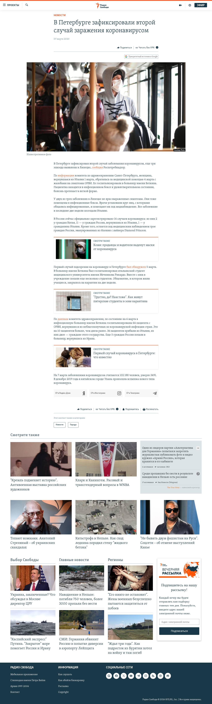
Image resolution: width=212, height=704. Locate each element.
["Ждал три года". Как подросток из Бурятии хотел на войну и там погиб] (130, 627)
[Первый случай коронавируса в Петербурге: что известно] (73, 357)
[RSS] (153, 676)
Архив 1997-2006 (19, 686)
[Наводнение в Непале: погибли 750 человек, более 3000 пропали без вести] (81, 578)
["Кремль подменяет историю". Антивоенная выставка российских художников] (41, 459)
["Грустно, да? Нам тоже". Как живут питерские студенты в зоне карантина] (73, 301)
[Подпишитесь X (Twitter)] (124, 676)
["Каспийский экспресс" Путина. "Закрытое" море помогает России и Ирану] (32, 622)
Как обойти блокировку (71, 680)
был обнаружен (136, 267)
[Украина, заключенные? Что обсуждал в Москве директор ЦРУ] (32, 578)
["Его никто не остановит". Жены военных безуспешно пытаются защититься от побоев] (130, 578)
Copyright (63, 692)
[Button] (124, 48)
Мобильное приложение (24, 674)
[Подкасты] (160, 676)
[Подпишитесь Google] (109, 676)
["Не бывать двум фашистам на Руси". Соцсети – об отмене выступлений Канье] (171, 517)
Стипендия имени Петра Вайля (27, 680)
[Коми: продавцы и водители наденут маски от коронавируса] (73, 249)
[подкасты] (189, 5)
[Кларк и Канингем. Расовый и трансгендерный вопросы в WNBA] (106, 459)
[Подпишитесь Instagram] (146, 676)
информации (66, 175)
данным (63, 319)
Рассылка (63, 686)
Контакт (15, 692)
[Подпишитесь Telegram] (138, 676)
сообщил (97, 167)
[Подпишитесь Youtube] (131, 676)
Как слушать (65, 674)
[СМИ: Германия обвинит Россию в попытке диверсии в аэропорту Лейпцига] (81, 622)
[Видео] (180, 5)
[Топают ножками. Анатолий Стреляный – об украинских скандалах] (41, 517)
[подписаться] (168, 676)
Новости (60, 15)
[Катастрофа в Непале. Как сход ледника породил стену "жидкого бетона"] (106, 517)
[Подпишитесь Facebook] (116, 676)
